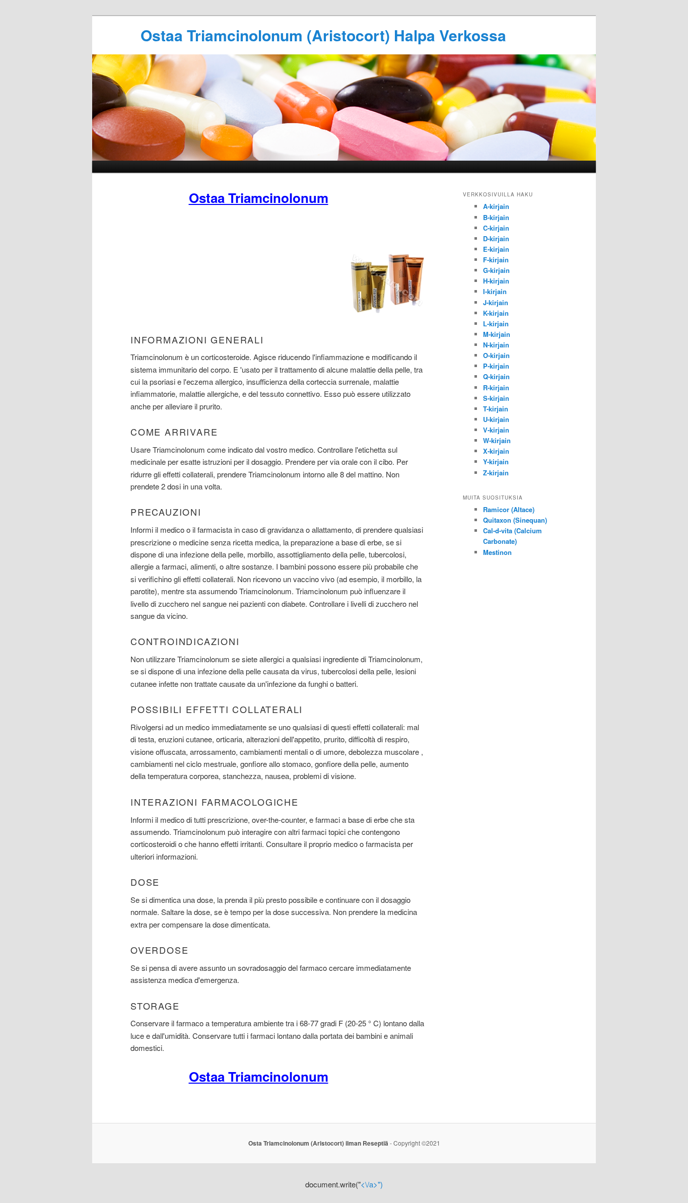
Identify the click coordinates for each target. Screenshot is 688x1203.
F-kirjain (496, 259)
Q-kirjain (496, 376)
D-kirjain (496, 238)
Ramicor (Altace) (508, 509)
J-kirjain (495, 302)
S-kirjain (496, 398)
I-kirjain (495, 291)
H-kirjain (496, 281)
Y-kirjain (496, 461)
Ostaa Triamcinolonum (258, 197)
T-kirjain (495, 408)
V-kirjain (496, 430)
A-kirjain (496, 206)
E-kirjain (496, 249)
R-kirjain (496, 387)
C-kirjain (496, 228)
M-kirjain (496, 334)
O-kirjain (496, 355)
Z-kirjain (496, 472)
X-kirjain (496, 451)
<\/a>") (372, 1184)
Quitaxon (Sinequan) (515, 520)
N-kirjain (496, 344)
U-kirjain (496, 419)
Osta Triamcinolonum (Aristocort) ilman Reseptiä (318, 1143)
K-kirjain (496, 313)
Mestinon (497, 552)
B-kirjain (496, 217)
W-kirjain (497, 440)
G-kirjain (496, 270)
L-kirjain (496, 323)
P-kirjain (496, 366)
